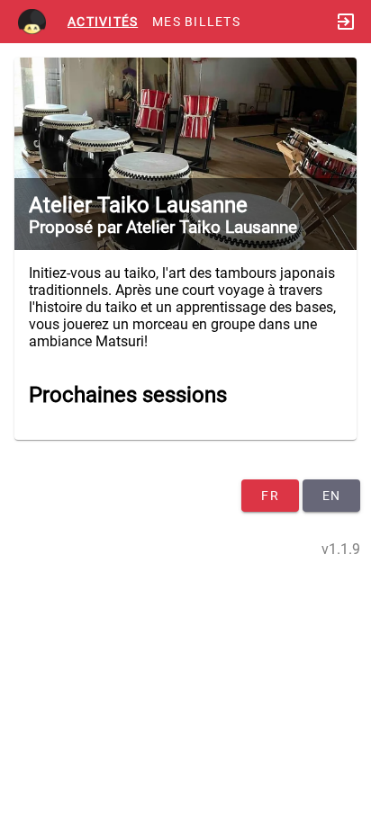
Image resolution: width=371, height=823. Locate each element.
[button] (185, 154)
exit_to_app (346, 21)
